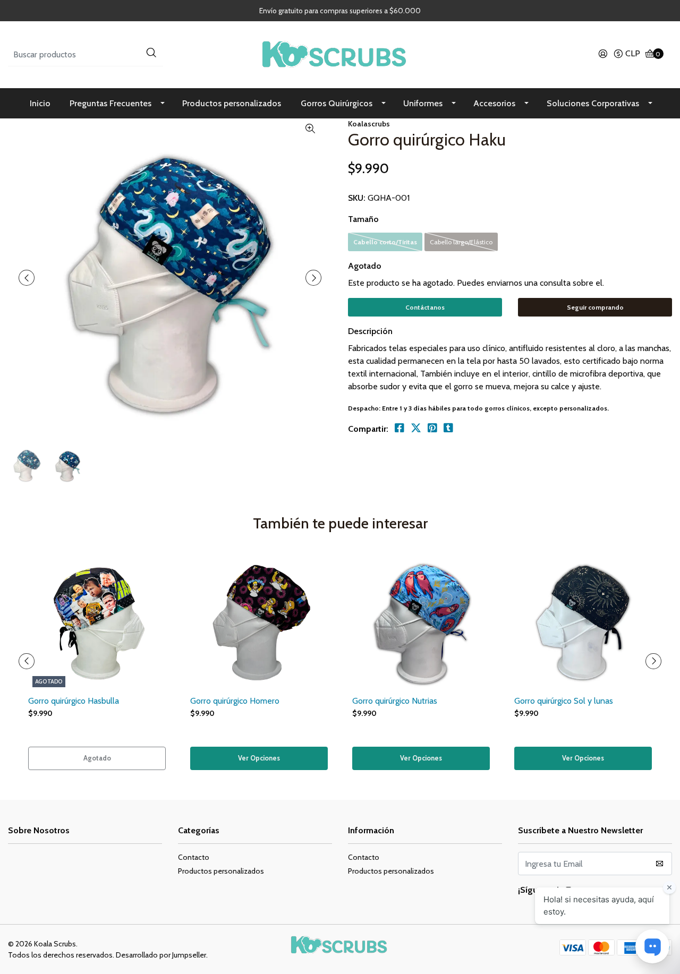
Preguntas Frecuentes (110, 103)
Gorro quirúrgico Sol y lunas (563, 701)
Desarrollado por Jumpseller (161, 955)
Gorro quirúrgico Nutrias (394, 701)
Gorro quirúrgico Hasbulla (73, 701)
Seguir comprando (595, 307)
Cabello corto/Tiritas (385, 242)
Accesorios (494, 103)
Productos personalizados (231, 103)
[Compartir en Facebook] (399, 428)
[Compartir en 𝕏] (416, 428)
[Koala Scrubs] (340, 54)
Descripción (370, 331)
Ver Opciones (259, 758)
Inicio (40, 103)
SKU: (357, 198)
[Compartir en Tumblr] (448, 428)
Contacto (193, 857)
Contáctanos (425, 307)
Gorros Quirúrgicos (336, 103)
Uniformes (423, 103)
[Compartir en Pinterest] (432, 428)
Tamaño (363, 219)
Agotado (364, 266)
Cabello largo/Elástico (461, 242)
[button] (626, 54)
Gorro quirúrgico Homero (234, 701)
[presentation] (27, 278)
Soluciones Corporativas (593, 103)
